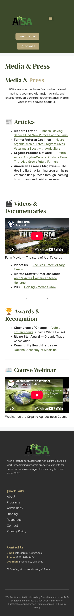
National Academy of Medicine (35, 350)
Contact (12, 525)
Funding (12, 514)
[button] (51, 18)
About (11, 496)
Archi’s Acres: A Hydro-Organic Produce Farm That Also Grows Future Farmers (40, 157)
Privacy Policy (16, 531)
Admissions (15, 508)
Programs (13, 502)
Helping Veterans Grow (40, 287)
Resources (14, 519)
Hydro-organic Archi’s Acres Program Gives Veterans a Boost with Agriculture (39, 144)
